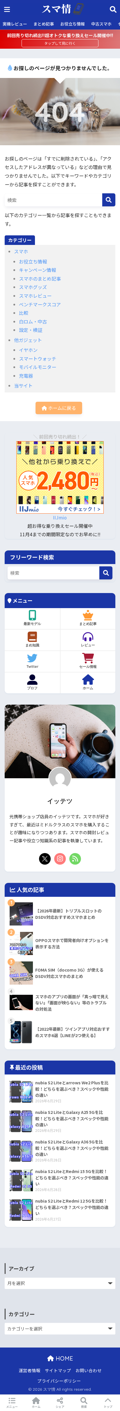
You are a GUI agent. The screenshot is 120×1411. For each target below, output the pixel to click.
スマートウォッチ (37, 358)
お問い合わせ (88, 1370)
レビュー (88, 645)
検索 (84, 1406)
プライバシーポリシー (59, 1381)
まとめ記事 (43, 24)
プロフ (32, 688)
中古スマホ (101, 24)
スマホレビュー (35, 295)
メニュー (12, 1406)
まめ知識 (32, 645)
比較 (23, 312)
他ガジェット (28, 340)
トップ (108, 1406)
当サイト (23, 385)
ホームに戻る (61, 407)
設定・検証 (30, 329)
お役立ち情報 (72, 24)
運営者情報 (29, 1370)
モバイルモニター (37, 366)
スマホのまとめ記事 (40, 278)
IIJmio (60, 517)
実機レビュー (15, 24)
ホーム (88, 688)
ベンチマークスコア (40, 304)
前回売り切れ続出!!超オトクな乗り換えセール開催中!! (60, 35)
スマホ (21, 251)
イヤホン (28, 349)
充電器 (26, 375)
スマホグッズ (33, 286)
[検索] (108, 199)
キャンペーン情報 (37, 269)
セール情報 (88, 666)
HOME (63, 1358)
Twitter (32, 666)
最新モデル (32, 623)
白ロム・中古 (33, 321)
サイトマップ (58, 1370)
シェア (60, 1406)
